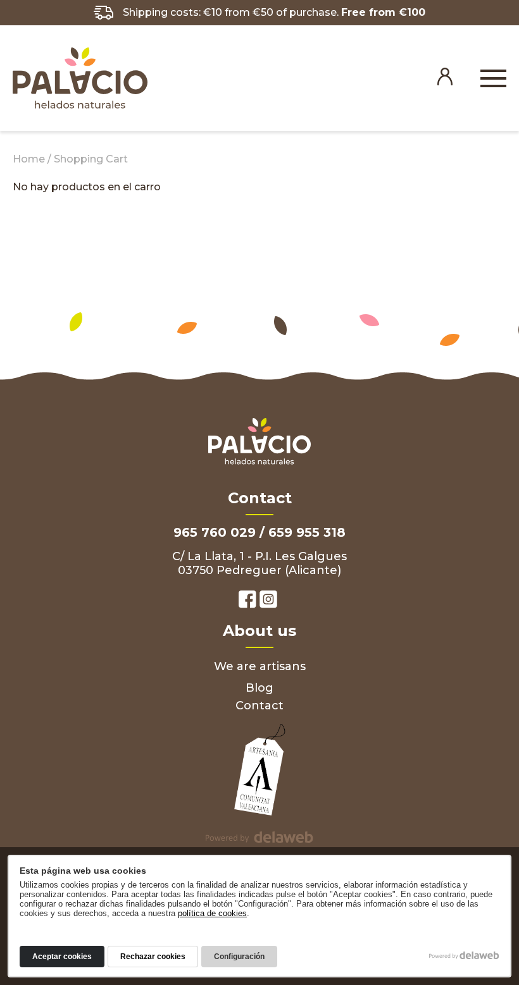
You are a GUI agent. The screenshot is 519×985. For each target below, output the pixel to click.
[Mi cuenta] (445, 82)
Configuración (239, 956)
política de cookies (212, 913)
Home (29, 159)
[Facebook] (247, 601)
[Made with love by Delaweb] (464, 955)
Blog (259, 688)
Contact (259, 706)
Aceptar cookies (62, 956)
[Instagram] (268, 601)
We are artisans (260, 666)
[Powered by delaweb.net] (259, 837)
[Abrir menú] (493, 80)
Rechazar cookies (152, 956)
